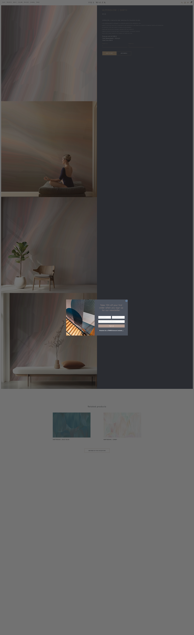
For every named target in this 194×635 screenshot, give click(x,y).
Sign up (111, 326)
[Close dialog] (126, 301)
